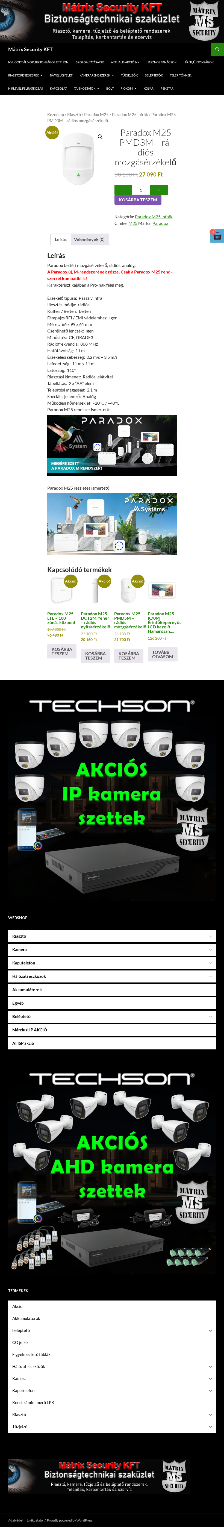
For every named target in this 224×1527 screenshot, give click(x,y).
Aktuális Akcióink (125, 62)
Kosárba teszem (138, 199)
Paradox (160, 223)
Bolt (110, 88)
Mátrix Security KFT (30, 49)
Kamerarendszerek (94, 75)
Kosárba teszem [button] (62, 651)
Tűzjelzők (129, 75)
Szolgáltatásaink (90, 62)
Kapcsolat (58, 88)
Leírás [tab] (61, 239)
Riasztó (74, 114)
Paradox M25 (96, 114)
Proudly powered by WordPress (70, 1520)
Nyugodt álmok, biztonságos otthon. (38, 62)
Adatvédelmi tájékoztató (25, 1520)
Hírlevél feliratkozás (25, 88)
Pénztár (167, 88)
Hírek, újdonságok (199, 62)
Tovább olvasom (162, 654)
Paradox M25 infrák (130, 114)
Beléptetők (154, 75)
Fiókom (127, 88)
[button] (100, 137)
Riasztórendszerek (23, 75)
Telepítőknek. (180, 75)
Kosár (149, 88)
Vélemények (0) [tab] (89, 239)
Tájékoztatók (84, 88)
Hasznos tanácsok (161, 62)
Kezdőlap (55, 114)
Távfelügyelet (61, 75)
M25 (132, 223)
